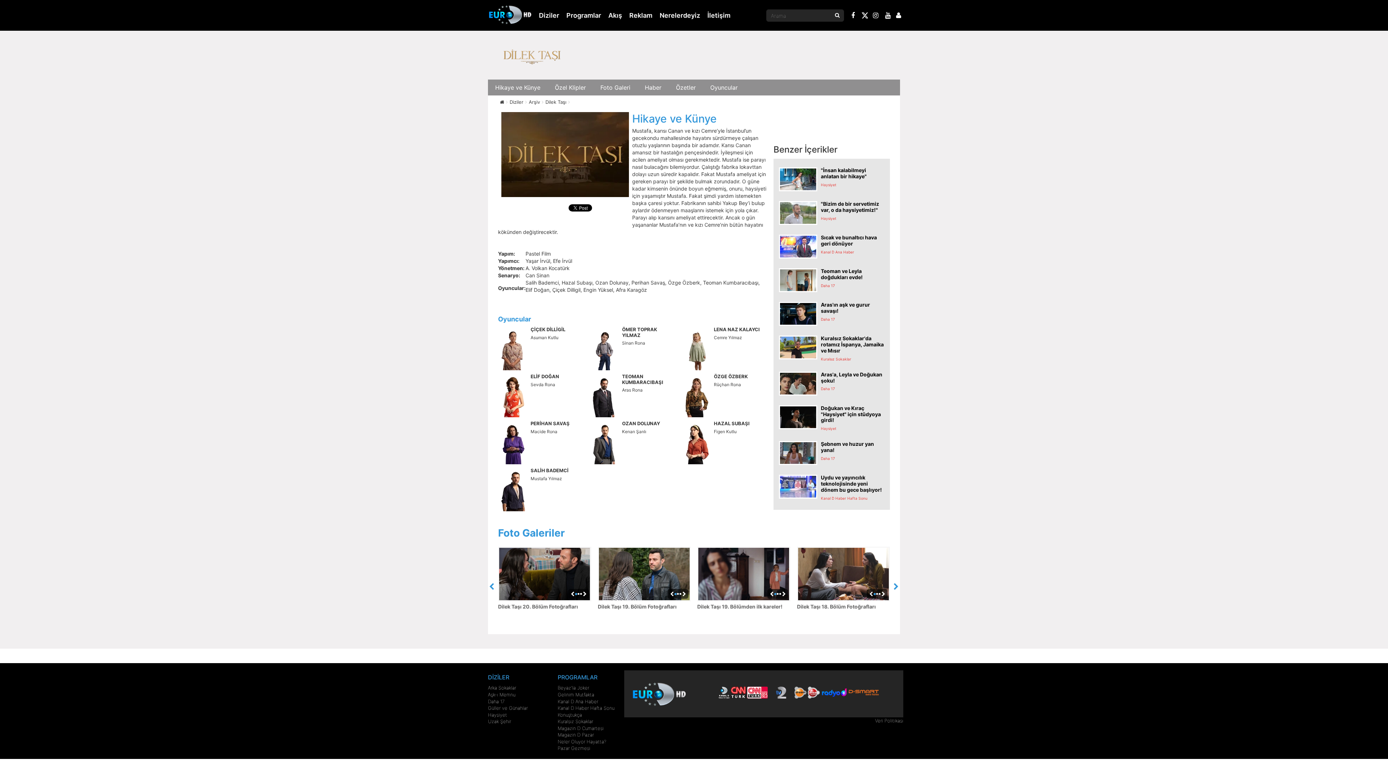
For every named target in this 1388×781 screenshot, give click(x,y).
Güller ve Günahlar (508, 708)
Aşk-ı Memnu (501, 694)
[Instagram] (876, 16)
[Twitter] (865, 16)
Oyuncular (724, 87)
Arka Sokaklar (502, 688)
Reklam (640, 15)
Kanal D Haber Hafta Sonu (586, 708)
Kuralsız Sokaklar (575, 721)
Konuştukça (570, 715)
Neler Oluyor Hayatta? (582, 741)
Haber (653, 87)
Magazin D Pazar (576, 735)
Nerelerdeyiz (680, 15)
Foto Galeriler (531, 533)
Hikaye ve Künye (517, 87)
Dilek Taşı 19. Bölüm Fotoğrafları (637, 606)
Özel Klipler (570, 87)
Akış (615, 15)
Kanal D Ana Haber (578, 701)
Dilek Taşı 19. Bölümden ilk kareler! (740, 606)
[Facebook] (853, 16)
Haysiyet (497, 715)
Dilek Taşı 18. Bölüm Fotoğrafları (836, 606)
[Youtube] (888, 16)
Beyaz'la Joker (573, 688)
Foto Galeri (615, 87)
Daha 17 (496, 701)
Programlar (583, 15)
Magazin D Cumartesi (581, 728)
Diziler (549, 15)
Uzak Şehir (499, 721)
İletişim (719, 15)
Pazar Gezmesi (574, 748)
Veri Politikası (889, 721)
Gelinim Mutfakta (576, 694)
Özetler (686, 87)
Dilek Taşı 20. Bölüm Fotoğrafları (538, 606)
